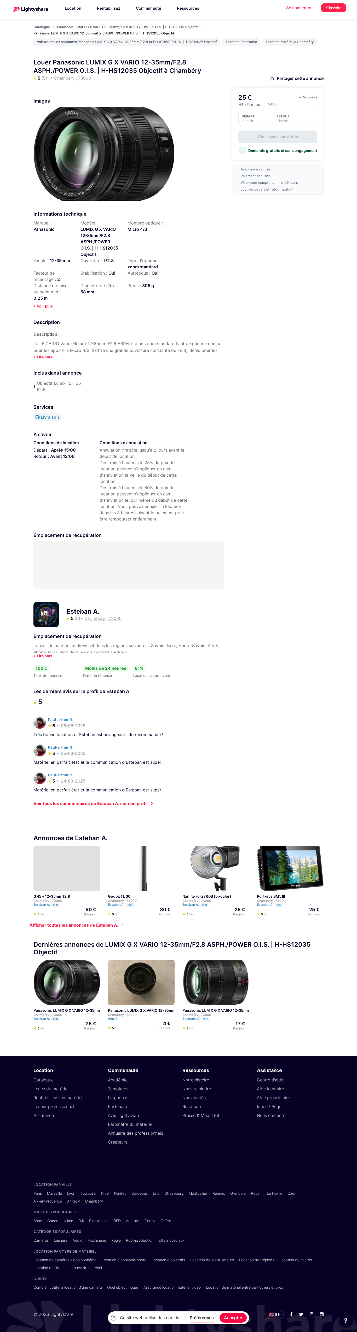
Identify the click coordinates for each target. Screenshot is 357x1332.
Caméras (41, 1240)
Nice (105, 1193)
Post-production (139, 1240)
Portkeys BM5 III (271, 896)
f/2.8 (109, 260)
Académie (118, 1079)
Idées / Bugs (269, 1106)
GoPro (166, 1220)
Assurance (43, 1115)
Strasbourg (174, 1193)
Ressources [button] (188, 8)
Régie (116, 1240)
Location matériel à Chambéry (290, 42)
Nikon (68, 1220)
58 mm (87, 291)
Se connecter (299, 7)
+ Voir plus (43, 306)
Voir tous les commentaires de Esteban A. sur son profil (90, 803)
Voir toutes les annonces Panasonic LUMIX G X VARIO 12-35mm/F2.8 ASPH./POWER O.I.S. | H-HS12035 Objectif (127, 42)
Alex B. (113, 1019)
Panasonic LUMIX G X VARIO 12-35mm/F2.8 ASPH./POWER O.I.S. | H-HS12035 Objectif (127, 27)
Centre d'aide (270, 1079)
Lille (156, 1193)
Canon (52, 1220)
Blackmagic (98, 1220)
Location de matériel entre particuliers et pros (244, 1287)
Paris (37, 1193)
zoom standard (143, 266)
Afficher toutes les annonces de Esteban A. (74, 925)
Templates (118, 1088)
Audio (77, 1240)
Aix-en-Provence (47, 1201)
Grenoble (238, 1193)
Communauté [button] (148, 8)
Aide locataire (270, 1088)
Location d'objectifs (168, 1260)
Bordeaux (139, 1193)
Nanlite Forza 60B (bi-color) (206, 896)
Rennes (218, 1193)
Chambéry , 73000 (47, 901)
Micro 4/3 (137, 229)
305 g (148, 285)
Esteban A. (83, 611)
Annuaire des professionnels (135, 1133)
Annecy (73, 1201)
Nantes (120, 1193)
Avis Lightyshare (124, 1115)
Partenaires (119, 1106)
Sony (37, 1220)
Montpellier (198, 1193)
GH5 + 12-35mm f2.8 (51, 896)
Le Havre (274, 1193)
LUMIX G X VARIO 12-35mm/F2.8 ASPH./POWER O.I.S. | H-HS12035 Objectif (99, 242)
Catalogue (41, 27)
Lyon (71, 1193)
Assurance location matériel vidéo (172, 1287)
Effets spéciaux (172, 1240)
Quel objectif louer (122, 1287)
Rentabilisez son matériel (57, 1097)
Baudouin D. (195, 1019)
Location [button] (73, 8)
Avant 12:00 (62, 456)
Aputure (132, 1220)
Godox (150, 1220)
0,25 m (40, 298)
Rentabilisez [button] (108, 8)
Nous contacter (272, 1115)
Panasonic (43, 229)
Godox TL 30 (119, 896)
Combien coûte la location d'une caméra (67, 1287)
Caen (291, 1193)
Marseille (54, 1193)
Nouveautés (194, 1097)
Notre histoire (195, 1079)
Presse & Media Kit (201, 1115)
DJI (81, 1220)
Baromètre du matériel (130, 1124)
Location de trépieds (256, 1260)
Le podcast (119, 1097)
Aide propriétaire (273, 1097)
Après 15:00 (63, 450)
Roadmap (191, 1106)
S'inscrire (333, 7)
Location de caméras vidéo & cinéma (64, 1260)
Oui (111, 273)
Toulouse (88, 1193)
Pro (55, 904)
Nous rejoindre (196, 1088)
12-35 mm (60, 260)
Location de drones (49, 1267)
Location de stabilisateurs (212, 1260)
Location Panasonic (241, 42)
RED (117, 1220)
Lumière (60, 1240)
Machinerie (97, 1240)
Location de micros (295, 1260)
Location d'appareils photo (124, 1260)
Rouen (256, 1193)
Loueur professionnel (53, 1106)
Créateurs (117, 1142)
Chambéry (94, 1201)
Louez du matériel (50, 1088)
